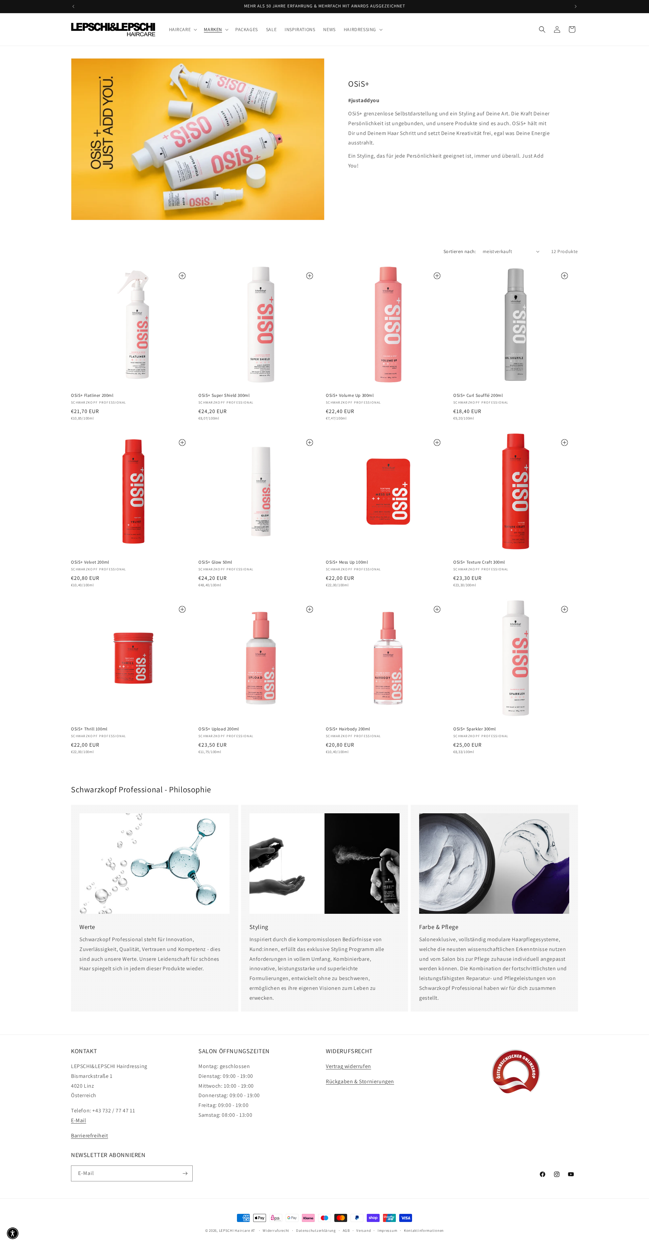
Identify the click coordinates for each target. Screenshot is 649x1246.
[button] (182, 29)
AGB (346, 1230)
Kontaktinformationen (424, 1230)
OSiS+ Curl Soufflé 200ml (478, 395)
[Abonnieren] (184, 1173)
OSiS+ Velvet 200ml (90, 562)
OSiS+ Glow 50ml (215, 562)
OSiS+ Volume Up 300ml (350, 395)
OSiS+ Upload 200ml (218, 729)
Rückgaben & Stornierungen (360, 1081)
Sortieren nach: (459, 251)
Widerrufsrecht (276, 1230)
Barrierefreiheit (89, 1135)
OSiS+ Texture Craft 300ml (479, 562)
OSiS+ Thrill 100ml (89, 729)
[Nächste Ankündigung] (575, 6)
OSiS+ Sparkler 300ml (474, 729)
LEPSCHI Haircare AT (237, 1230)
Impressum (387, 1230)
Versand (363, 1230)
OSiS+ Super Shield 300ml (223, 395)
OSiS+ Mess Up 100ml (347, 562)
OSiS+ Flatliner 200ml (92, 395)
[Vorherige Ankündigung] (73, 6)
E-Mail (78, 1120)
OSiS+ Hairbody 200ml (348, 729)
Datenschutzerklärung (316, 1230)
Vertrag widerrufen (348, 1066)
